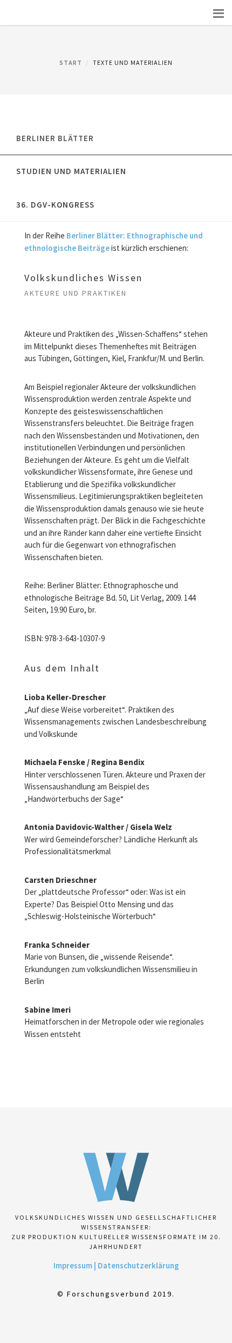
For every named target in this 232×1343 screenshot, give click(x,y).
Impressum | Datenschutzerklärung (116, 1265)
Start (70, 62)
